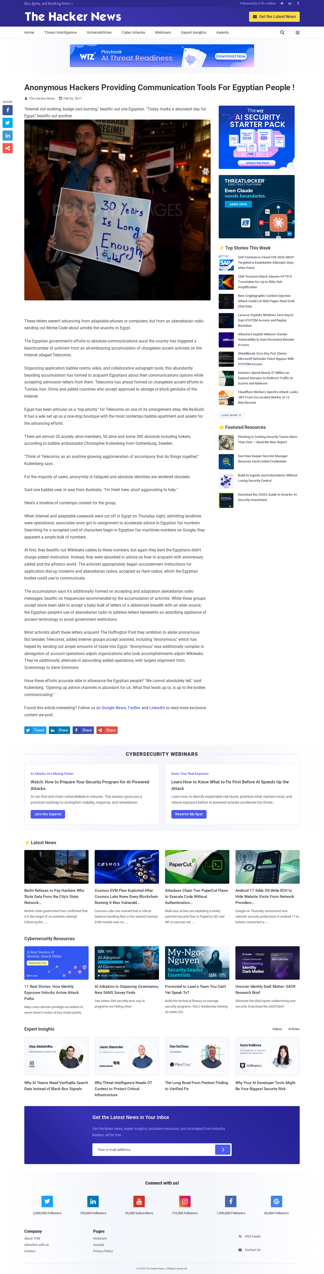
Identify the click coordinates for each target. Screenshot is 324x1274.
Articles (294, 1029)
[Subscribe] (222, 1150)
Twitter (134, 707)
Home (29, 32)
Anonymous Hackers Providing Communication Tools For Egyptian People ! (159, 87)
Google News (114, 707)
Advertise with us (36, 1245)
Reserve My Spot (189, 814)
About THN (32, 1238)
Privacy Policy (103, 1251)
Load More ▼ (231, 415)
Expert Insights (194, 32)
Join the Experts (47, 814)
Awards (222, 32)
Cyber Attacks (133, 32)
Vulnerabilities (99, 32)
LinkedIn (157, 707)
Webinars (163, 32)
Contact (29, 1251)
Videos (277, 1029)
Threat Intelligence (60, 32)
